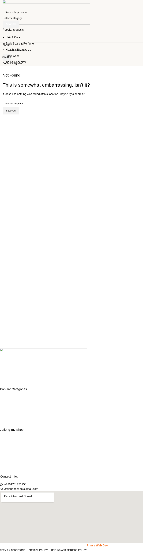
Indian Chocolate (16, 62)
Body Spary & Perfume (20, 43)
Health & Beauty (16, 49)
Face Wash (13, 55)
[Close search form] (4, 4)
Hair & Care (13, 37)
